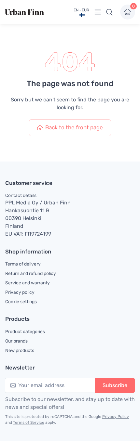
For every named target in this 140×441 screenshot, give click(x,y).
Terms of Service (28, 422)
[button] (109, 12)
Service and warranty (27, 283)
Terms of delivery (23, 264)
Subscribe (115, 385)
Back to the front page (74, 127)
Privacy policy (20, 292)
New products (19, 350)
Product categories (25, 331)
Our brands (16, 341)
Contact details (20, 195)
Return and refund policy (30, 273)
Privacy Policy (115, 416)
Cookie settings (21, 302)
